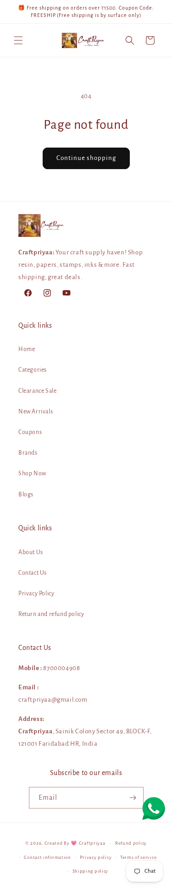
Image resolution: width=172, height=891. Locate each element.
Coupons (30, 432)
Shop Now (32, 473)
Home (26, 349)
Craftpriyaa (92, 843)
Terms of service (138, 857)
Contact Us (32, 573)
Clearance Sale (37, 391)
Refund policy (131, 843)
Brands (28, 453)
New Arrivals (35, 411)
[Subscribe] (133, 797)
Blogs (25, 494)
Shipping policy (90, 871)
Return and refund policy (51, 614)
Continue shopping (86, 157)
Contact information (47, 857)
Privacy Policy (36, 593)
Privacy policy (96, 857)
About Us (30, 552)
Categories (32, 370)
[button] (18, 40)
